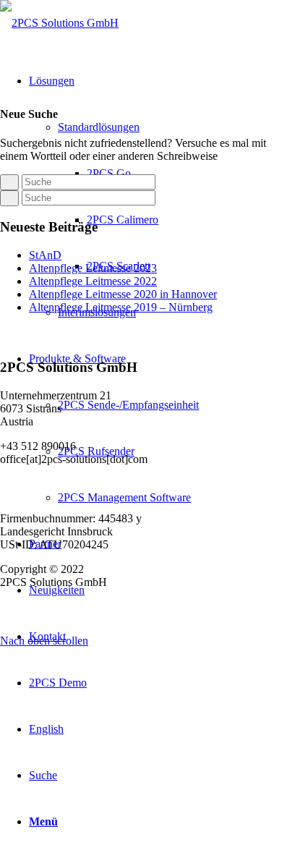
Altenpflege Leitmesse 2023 (93, 268)
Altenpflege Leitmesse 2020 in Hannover (123, 294)
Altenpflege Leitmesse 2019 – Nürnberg (121, 307)
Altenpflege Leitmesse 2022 (93, 281)
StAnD (45, 255)
